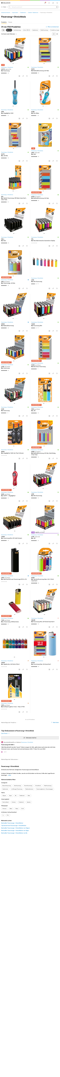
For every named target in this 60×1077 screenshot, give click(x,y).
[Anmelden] (49, 3)
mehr (9, 775)
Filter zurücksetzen (53, 26)
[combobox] (3, 30)
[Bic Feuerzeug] (15, 58)
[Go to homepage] (5, 3)
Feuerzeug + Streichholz (7, 67)
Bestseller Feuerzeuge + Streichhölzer (12, 823)
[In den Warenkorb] (27, 76)
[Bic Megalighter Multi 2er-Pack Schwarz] (15, 441)
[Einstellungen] (45, 3)
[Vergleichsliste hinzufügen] (19, 76)
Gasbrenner (35, 30)
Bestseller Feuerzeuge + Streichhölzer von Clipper (15, 828)
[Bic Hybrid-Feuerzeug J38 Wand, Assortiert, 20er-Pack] (15, 186)
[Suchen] (10, 7)
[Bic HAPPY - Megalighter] (15, 483)
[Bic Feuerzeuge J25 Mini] (15, 270)
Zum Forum (4, 733)
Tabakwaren (23, 12)
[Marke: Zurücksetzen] (10, 30)
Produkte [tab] (4, 22)
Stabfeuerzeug (44, 30)
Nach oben (56, 722)
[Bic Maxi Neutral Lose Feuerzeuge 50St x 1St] (15, 567)
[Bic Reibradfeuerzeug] (15, 313)
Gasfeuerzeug (17, 30)
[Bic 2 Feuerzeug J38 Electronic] (15, 609)
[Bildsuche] (57, 7)
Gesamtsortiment (5, 12)
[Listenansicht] (57, 34)
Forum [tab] (10, 22)
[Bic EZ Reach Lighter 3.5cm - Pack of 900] (15, 694)
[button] (28, 67)
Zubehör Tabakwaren (33, 12)
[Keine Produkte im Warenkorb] (57, 3)
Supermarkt (15, 12)
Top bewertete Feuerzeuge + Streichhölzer (13, 825)
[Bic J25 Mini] (15, 143)
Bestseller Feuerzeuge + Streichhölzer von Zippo (15, 830)
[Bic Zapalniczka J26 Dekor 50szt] (15, 652)
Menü (4, 7)
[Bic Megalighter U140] (15, 101)
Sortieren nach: (5, 34)
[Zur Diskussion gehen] (30, 747)
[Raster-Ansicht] (53, 34)
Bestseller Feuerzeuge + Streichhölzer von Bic (14, 833)
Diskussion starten (31, 738)
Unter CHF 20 (26, 30)
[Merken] (23, 76)
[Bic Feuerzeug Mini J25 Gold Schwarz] (15, 526)
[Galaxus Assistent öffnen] (53, 3)
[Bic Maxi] (15, 228)
